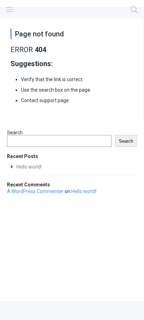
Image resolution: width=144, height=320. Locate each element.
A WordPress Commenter (35, 191)
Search (15, 132)
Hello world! (29, 167)
